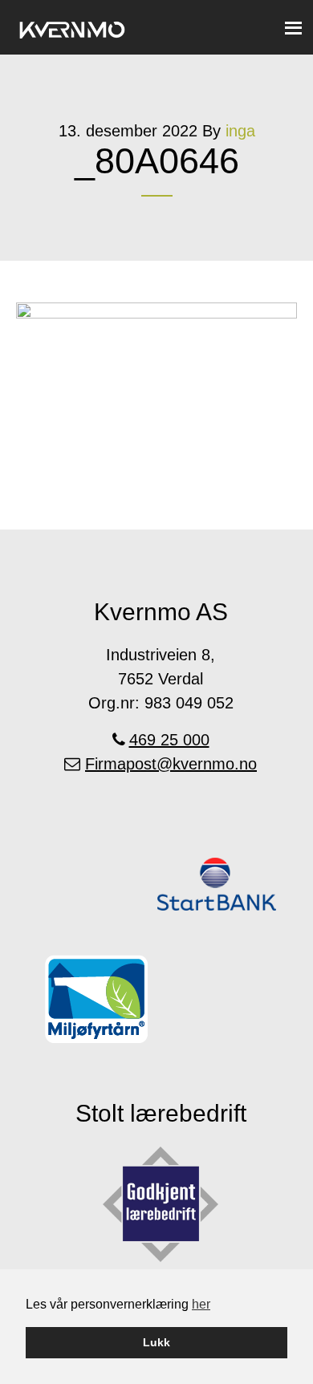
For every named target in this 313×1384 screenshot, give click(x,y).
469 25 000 (169, 740)
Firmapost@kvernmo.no (171, 764)
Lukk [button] (156, 1342)
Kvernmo (72, 26)
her (201, 1304)
